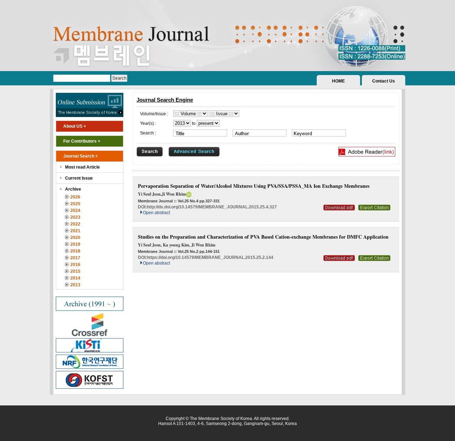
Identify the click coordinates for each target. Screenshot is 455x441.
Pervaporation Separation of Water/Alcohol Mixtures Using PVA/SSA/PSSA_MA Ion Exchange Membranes (253, 186)
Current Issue (79, 178)
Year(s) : (148, 123)
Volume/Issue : (154, 113)
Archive (73, 189)
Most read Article (82, 167)
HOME (338, 81)
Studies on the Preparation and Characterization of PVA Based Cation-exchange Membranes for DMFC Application (263, 236)
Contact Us (383, 81)
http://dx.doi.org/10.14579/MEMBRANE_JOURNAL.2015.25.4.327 (212, 206)
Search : (148, 133)
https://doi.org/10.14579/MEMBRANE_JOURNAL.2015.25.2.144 (210, 257)
